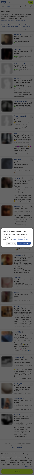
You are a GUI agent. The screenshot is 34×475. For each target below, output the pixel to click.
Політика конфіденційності (20, 239)
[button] (11, 243)
